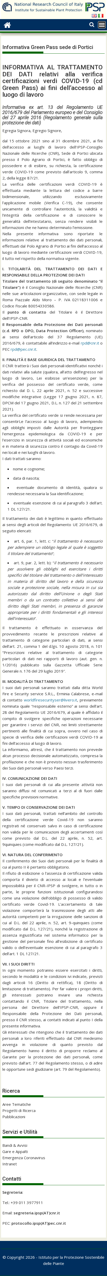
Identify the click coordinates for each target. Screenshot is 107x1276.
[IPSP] (7, 24)
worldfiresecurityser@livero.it (50, 699)
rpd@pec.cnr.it (23, 349)
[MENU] (102, 24)
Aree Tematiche (16, 1104)
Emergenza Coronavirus (23, 1157)
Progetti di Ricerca (19, 1110)
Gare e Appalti (15, 1151)
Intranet (9, 1163)
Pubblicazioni (13, 1116)
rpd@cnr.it (90, 343)
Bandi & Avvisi (14, 1145)
